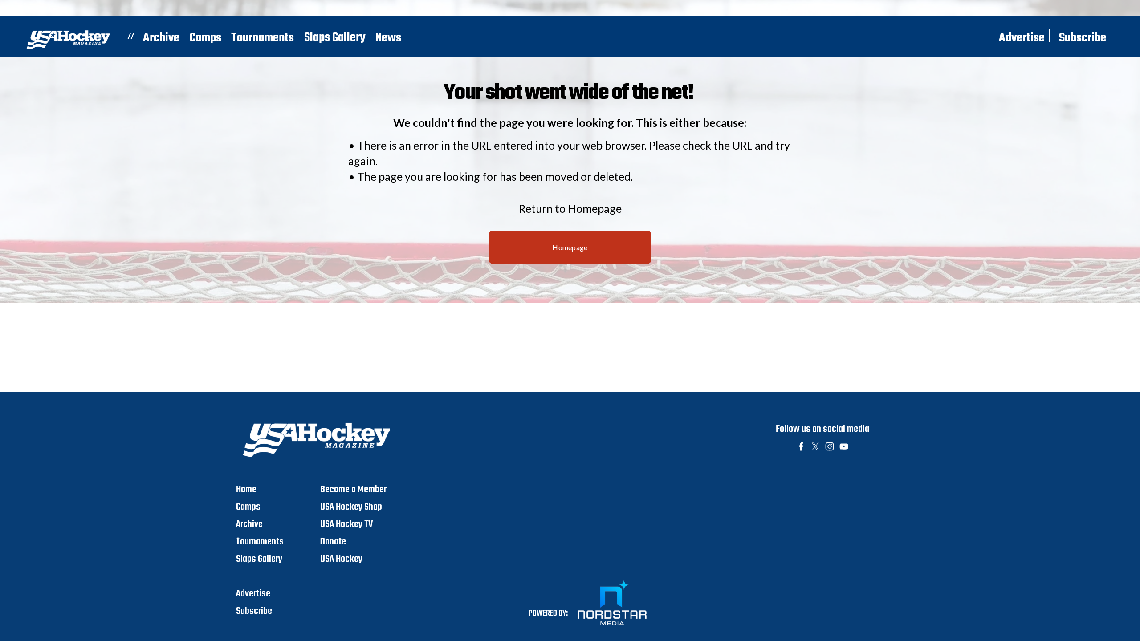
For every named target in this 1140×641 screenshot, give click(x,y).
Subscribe (1082, 38)
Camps (205, 38)
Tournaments (262, 38)
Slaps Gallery (335, 37)
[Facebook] (801, 446)
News (388, 38)
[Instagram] (829, 446)
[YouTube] (843, 446)
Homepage (570, 247)
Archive (161, 38)
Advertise (1022, 38)
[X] (815, 446)
